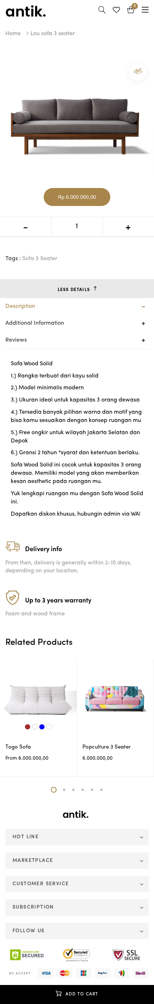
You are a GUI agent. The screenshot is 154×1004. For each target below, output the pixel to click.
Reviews (16, 340)
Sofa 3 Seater (39, 259)
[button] (130, 11)
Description (20, 306)
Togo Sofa (18, 747)
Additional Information (34, 323)
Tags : (13, 259)
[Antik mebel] (77, 814)
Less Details (74, 290)
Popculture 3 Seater (106, 747)
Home (13, 34)
